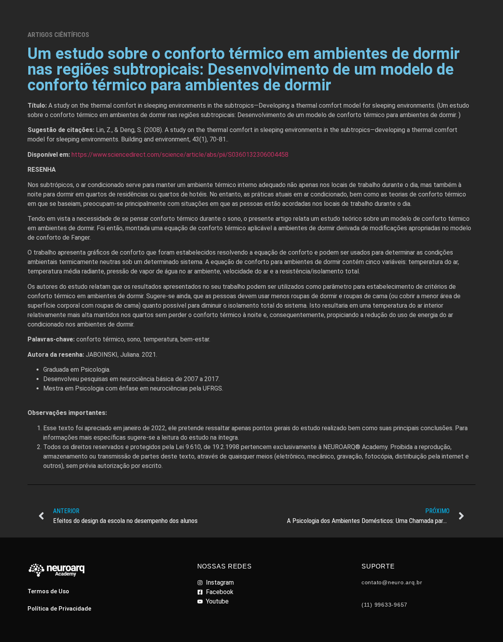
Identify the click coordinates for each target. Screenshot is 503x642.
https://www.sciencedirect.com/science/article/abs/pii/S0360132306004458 (180, 154)
